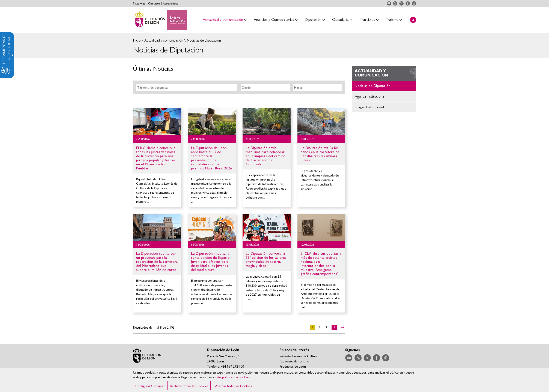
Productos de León (292, 366)
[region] (274, 380)
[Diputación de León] (160, 20)
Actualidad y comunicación (163, 40)
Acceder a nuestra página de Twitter (401, 3)
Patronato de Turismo (294, 361)
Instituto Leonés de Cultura (298, 355)
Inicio (137, 40)
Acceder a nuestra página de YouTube (389, 3)
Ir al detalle (157, 121)
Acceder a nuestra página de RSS (395, 3)
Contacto (154, 3)
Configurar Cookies (149, 385)
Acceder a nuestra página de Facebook (408, 3)
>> (342, 327)
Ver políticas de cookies (233, 376)
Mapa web (139, 3)
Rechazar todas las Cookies (189, 385)
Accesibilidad (170, 3)
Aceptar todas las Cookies (233, 385)
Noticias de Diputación (203, 40)
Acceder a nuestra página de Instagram (414, 3)
